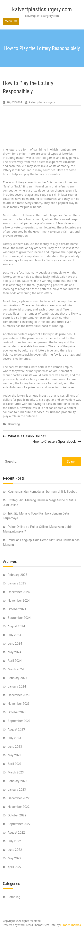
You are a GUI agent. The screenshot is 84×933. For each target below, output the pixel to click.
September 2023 (19, 721)
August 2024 (16, 626)
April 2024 (15, 661)
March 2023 (16, 772)
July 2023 (14, 738)
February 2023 (17, 781)
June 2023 (15, 746)
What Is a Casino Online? (27, 436)
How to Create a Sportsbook (54, 441)
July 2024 (14, 635)
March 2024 (16, 669)
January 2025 (17, 583)
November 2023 (19, 704)
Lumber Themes (70, 925)
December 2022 (19, 798)
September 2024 (19, 618)
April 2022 (15, 867)
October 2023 (17, 712)
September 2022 (19, 824)
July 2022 (14, 841)
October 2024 (17, 609)
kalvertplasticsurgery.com (42, 9)
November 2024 (19, 600)
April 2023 (15, 764)
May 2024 (14, 652)
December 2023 (19, 695)
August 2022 (16, 832)
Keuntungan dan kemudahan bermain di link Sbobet (42, 491)
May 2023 (14, 755)
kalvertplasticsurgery (42, 102)
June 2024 (15, 643)
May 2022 (14, 858)
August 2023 (16, 729)
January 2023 (17, 789)
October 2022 (17, 815)
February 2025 (17, 575)
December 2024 (19, 592)
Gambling (14, 424)
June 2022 (15, 850)
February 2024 (17, 678)
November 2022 (19, 807)
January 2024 (17, 686)
